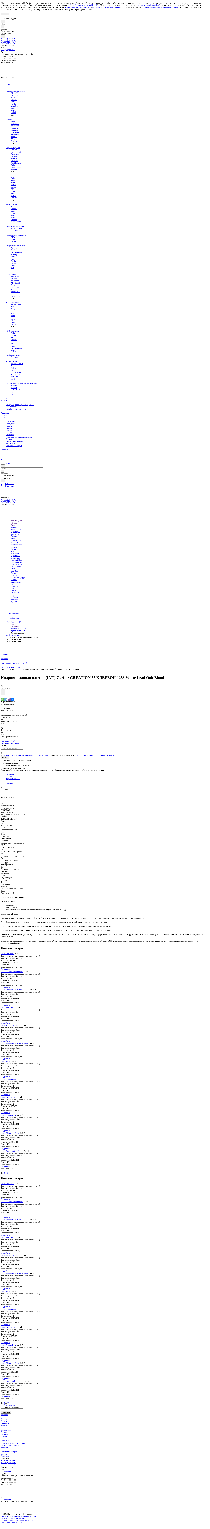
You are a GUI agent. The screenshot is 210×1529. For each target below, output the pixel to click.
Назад (14, 523)
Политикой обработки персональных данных (96, 755)
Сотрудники (11, 424)
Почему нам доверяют (15, 441)
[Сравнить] (3, 693)
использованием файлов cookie (77, 7)
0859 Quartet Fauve (9, 1115)
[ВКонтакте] (12, 699)
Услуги (4, 1421)
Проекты (9, 426)
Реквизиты (10, 443)
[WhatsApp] (2, 699)
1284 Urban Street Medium (12, 972)
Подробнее (5, 969)
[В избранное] (3, 690)
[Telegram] (5, 699)
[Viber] (9, 699)
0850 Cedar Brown (9, 1097)
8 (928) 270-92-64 (8, 43)
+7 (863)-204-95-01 (8, 39)
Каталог (4, 1415)
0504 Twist (6, 1061)
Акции (4, 1419)
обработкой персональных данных (106, 7)
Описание (10, 774)
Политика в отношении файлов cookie (17, 1521)
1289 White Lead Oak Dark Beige (15, 1043)
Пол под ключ (12, 407)
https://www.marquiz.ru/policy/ (147, 5)
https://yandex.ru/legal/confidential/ (83, 5)
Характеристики (13, 779)
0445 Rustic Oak (8, 1007)
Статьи (9, 430)
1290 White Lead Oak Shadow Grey (16, 990)
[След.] (1, 1171)
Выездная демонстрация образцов (20, 405)
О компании (11, 422)
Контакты (5, 1456)
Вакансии (10, 435)
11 (8, 1403)
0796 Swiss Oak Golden (11, 1025)
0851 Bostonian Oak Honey (13, 1151)
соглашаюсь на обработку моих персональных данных (25, 755)
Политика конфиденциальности (19, 437)
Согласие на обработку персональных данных (20, 1516)
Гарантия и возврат (14, 446)
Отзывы (9, 432)
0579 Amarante (8, 954)
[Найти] (3, 36)
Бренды (9, 439)
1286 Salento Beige (9, 1079)
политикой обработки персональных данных (160, 7)
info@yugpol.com (8, 50)
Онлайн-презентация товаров (18, 409)
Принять (5, 14)
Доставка (9, 783)
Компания (5, 1425)
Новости (9, 428)
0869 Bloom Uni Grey (10, 1133)
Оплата (9, 781)
